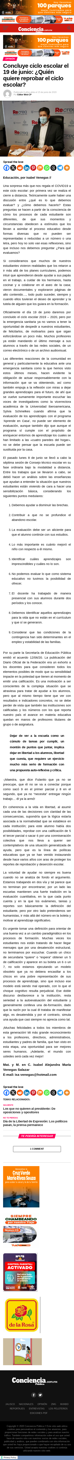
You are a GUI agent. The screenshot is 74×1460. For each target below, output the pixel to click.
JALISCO (10, 1404)
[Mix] (40, 168)
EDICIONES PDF (38, 1413)
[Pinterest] (33, 168)
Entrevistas (37, 1408)
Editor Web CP (24, 94)
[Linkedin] (27, 168)
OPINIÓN (42, 1404)
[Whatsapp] (47, 168)
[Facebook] (6, 168)
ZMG (53, 1404)
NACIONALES (26, 1404)
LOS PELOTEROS (58, 1408)
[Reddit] (20, 168)
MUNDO (64, 1404)
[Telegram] (60, 168)
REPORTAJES (17, 1408)
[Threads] (53, 168)
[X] (13, 168)
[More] (67, 168)
